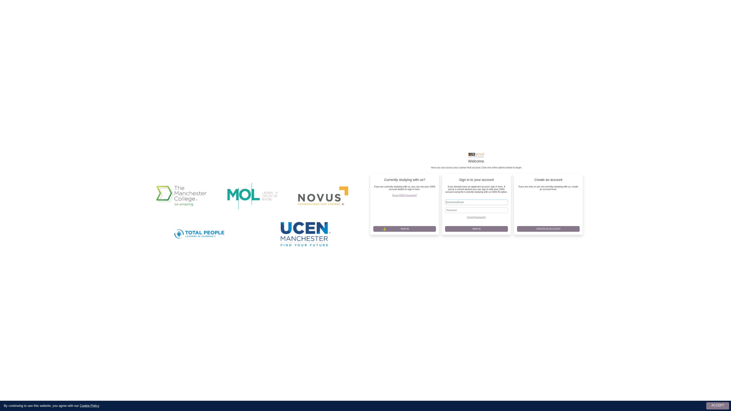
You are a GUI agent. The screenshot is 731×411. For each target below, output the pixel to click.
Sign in (476, 229)
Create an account (548, 229)
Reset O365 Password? (404, 195)
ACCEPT (717, 405)
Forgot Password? (476, 217)
